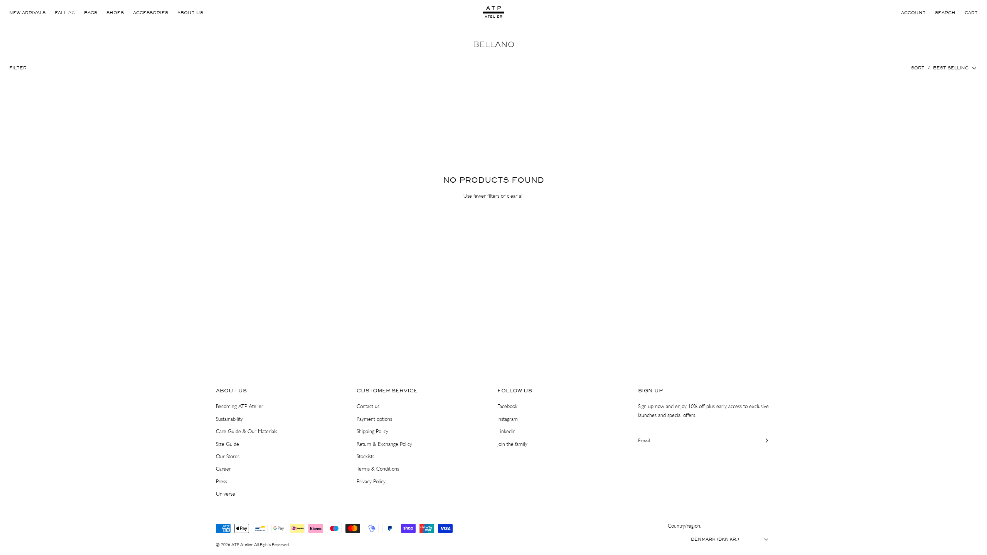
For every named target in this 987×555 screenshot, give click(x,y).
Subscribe (493, 302)
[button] (545, 222)
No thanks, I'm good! (493, 324)
